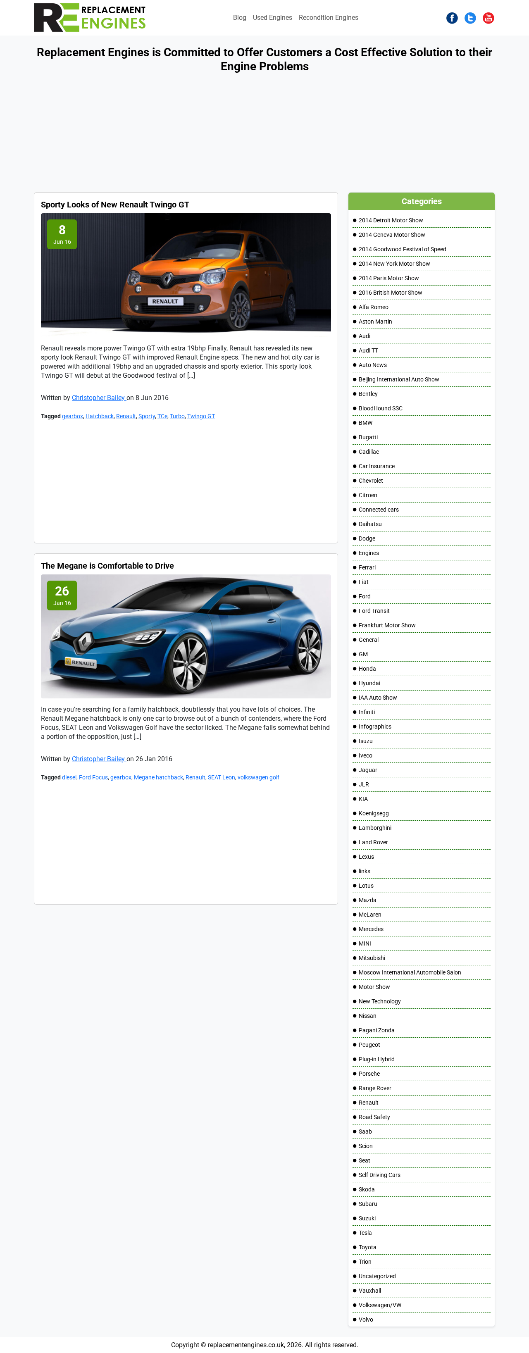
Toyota (367, 1247)
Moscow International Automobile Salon (410, 972)
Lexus (366, 856)
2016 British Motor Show (390, 292)
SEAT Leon (221, 777)
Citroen (368, 495)
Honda (367, 668)
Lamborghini (375, 827)
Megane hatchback (158, 777)
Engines (369, 553)
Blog (239, 17)
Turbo (177, 416)
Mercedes (371, 929)
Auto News (373, 365)
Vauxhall (370, 1290)
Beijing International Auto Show (399, 379)
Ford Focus (93, 777)
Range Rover (375, 1088)
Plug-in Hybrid (377, 1059)
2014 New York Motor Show (394, 263)
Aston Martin (375, 321)
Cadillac (369, 451)
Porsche (369, 1073)
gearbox (72, 416)
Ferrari (367, 567)
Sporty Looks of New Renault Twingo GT (115, 205)
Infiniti (367, 712)
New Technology (380, 1001)
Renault (126, 416)
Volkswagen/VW (380, 1305)
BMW (365, 422)
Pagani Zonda (377, 1030)
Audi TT (368, 350)
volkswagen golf (258, 777)
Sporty (146, 416)
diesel (69, 777)
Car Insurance (377, 466)
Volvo (366, 1319)
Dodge (367, 538)
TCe (162, 416)
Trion (365, 1261)
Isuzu (366, 741)
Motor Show (374, 987)
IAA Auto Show (378, 697)
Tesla (365, 1232)
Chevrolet (371, 480)
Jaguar (368, 770)
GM (363, 654)
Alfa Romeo (373, 307)
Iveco (365, 755)
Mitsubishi (372, 958)
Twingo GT (201, 416)
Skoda (367, 1189)
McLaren (370, 914)
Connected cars (379, 509)
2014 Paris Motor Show (389, 278)
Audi (364, 336)
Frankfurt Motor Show (387, 625)
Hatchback (100, 416)
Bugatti (368, 437)
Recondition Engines (328, 17)
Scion (366, 1146)
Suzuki (367, 1218)
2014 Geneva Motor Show (392, 234)
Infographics (375, 726)
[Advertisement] (248, 134)
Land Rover (373, 842)
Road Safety (374, 1117)
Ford (365, 596)
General (369, 639)
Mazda (367, 900)
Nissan (367, 1015)
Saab (365, 1131)
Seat (364, 1160)
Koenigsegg (374, 813)
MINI (365, 943)
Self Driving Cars (379, 1175)
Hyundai (369, 683)
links (364, 871)
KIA (363, 799)
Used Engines (272, 17)
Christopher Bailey (99, 398)
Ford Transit (374, 610)
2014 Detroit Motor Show (391, 220)
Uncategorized (377, 1276)
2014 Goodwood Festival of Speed (402, 249)
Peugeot (369, 1044)
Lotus (366, 885)
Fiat (364, 582)
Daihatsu (370, 524)
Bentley (368, 394)
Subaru (368, 1204)
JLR (364, 784)
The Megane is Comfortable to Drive (107, 566)
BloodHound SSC (381, 408)
